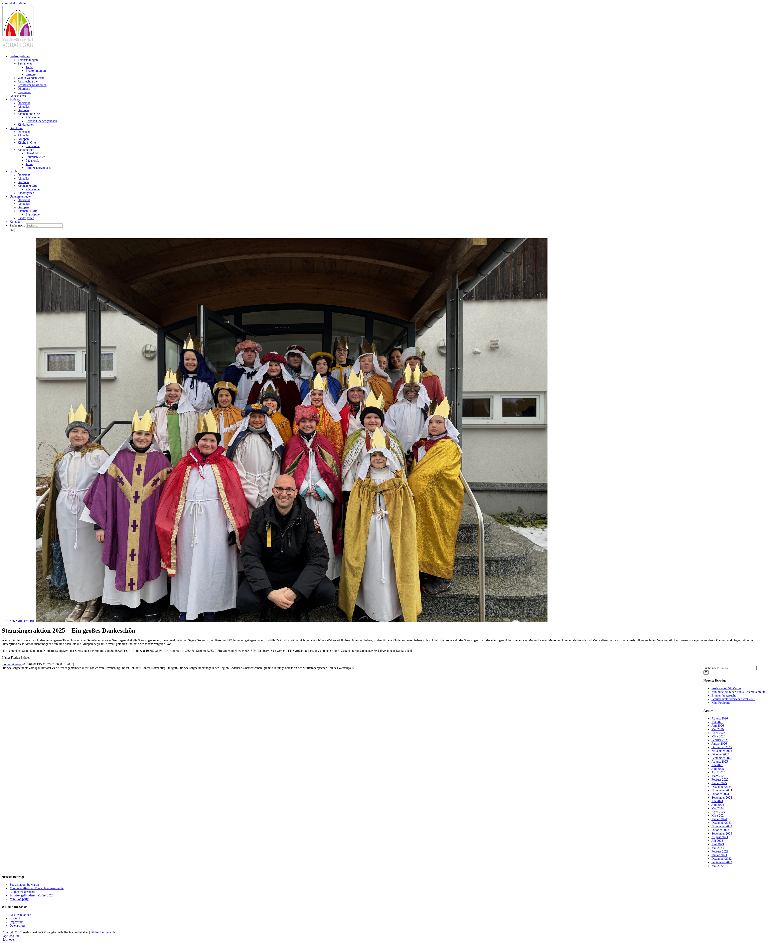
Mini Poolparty (721, 702)
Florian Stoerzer (12, 664)
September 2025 (721, 758)
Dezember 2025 (721, 747)
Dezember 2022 (721, 858)
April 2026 (718, 732)
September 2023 (721, 833)
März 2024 (718, 815)
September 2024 (721, 797)
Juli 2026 (717, 722)
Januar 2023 (719, 855)
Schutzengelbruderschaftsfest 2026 (733, 699)
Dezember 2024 (721, 786)
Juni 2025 (717, 768)
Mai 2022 (717, 865)
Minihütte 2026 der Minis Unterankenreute (738, 692)
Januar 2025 (719, 783)
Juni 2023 (717, 844)
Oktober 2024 (720, 794)
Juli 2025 (717, 765)
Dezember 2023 (721, 822)
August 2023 (719, 837)
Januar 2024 (719, 819)
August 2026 (719, 718)
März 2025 (718, 776)
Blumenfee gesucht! (724, 695)
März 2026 (718, 736)
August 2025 (719, 761)
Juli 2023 (717, 840)
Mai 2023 (717, 848)
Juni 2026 (717, 725)
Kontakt (15, 918)
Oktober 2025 (720, 754)
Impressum (16, 922)
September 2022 (721, 862)
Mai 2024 (717, 808)
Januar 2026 (719, 743)
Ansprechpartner (20, 914)
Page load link (11, 936)
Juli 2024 (717, 801)
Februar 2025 (719, 779)
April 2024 (718, 812)
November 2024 (721, 790)
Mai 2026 (717, 729)
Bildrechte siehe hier (103, 932)
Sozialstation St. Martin (726, 688)
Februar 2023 (719, 851)
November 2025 (721, 750)
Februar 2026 (719, 740)
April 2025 (718, 772)
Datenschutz (17, 925)
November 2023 (721, 826)
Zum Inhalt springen (14, 3)
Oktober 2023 (720, 830)
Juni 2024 (717, 804)
